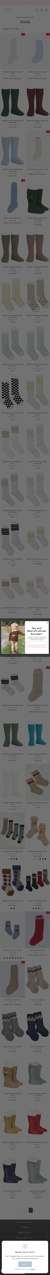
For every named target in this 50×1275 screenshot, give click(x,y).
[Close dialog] (47, 623)
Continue (37, 646)
